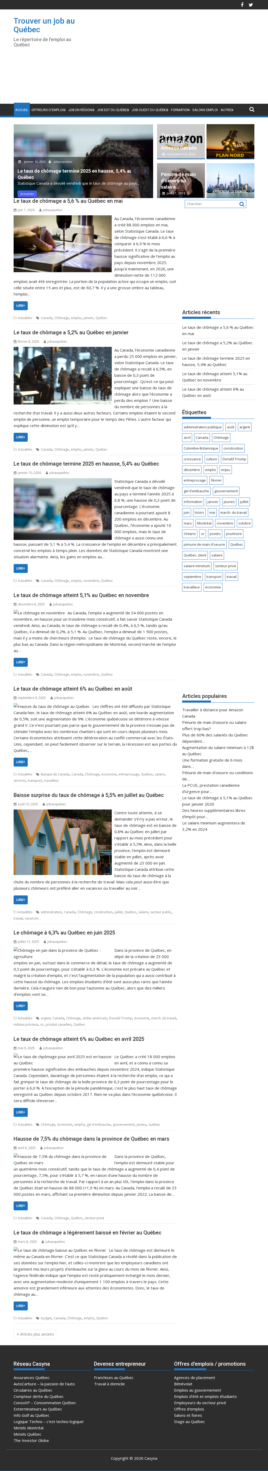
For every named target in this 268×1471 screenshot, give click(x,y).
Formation (180, 110)
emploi (76, 318)
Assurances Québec (31, 1377)
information (193, 501)
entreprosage (129, 774)
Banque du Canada (55, 774)
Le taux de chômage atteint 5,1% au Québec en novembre (81, 595)
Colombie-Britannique (201, 448)
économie (109, 774)
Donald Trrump (120, 1018)
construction (103, 912)
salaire (160, 774)
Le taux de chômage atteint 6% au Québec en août (73, 689)
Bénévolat (183, 1383)
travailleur (51, 780)
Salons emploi (205, 110)
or (42, 1024)
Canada (46, 318)
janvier (88, 318)
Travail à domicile (109, 1383)
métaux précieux (26, 1024)
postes (215, 533)
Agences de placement (194, 1377)
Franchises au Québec (113, 1377)
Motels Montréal (28, 1427)
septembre (192, 576)
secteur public (160, 912)
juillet (118, 912)
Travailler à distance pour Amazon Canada (179, 142)
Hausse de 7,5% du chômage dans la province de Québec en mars (91, 1139)
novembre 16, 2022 (181, 154)
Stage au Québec (189, 1421)
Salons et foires (188, 1415)
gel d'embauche (99, 1124)
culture (211, 459)
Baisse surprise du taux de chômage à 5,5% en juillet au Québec (89, 795)
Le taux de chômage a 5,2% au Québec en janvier (71, 332)
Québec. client (195, 555)
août (230, 427)
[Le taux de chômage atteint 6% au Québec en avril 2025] (63, 1056)
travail (18, 918)
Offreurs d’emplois (48, 110)
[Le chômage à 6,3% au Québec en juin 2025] (63, 950)
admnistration (51, 912)
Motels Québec (27, 1434)
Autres (227, 110)
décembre (192, 469)
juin (186, 512)
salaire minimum (197, 566)
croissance (192, 459)
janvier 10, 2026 (34, 161)
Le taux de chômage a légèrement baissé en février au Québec (87, 1232)
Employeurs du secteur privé (200, 1402)
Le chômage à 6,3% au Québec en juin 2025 (64, 932)
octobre (244, 523)
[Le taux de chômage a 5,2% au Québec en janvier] (63, 350)
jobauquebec (62, 161)
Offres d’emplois (189, 1409)
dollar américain (95, 1018)
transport (35, 780)
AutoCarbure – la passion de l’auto (44, 1383)
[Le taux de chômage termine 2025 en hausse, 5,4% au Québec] (63, 481)
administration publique (203, 427)
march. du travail (163, 1018)
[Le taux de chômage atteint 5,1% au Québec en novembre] (39, 612)
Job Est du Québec (113, 110)
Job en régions (81, 110)
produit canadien (58, 1024)
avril (187, 437)
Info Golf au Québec (31, 1415)
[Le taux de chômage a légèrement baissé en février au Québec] (60, 1250)
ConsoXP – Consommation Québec (45, 1402)
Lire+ (20, 306)
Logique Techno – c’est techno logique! (48, 1421)
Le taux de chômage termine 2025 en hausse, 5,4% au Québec (86, 464)
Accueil (22, 110)
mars (188, 523)
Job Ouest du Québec (150, 110)
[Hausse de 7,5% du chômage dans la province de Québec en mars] (63, 1156)
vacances (31, 918)
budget (46, 1318)
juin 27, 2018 (175, 193)
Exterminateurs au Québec (38, 1409)
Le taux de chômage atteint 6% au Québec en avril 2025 (79, 1039)
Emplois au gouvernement (197, 1390)
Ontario (190, 533)
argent (46, 1018)
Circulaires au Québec (33, 1390)
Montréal (204, 523)
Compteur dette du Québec (39, 1396)
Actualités (27, 194)
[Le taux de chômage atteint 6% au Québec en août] (52, 706)
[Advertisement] (179, 59)
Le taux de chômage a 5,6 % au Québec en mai (68, 201)
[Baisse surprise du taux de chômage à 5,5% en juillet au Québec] (63, 812)
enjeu (225, 469)
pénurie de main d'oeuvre (204, 544)
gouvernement (124, 1124)
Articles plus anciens (37, 1334)
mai (212, 512)
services (20, 780)
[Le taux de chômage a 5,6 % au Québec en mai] (63, 218)
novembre (91, 580)
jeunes (141, 1124)
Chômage (61, 318)
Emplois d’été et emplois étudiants (205, 1396)
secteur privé (94, 1218)
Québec (101, 318)
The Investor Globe (31, 1440)
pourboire (234, 533)
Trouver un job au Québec (44, 25)
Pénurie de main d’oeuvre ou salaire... (178, 181)
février (216, 480)
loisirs (199, 512)
